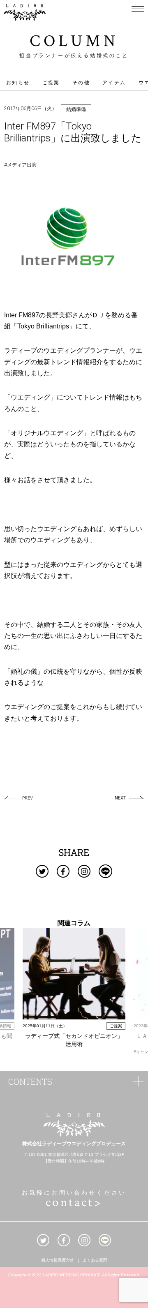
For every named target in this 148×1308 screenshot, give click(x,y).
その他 (81, 83)
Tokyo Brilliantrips (43, 326)
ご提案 (51, 83)
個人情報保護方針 (57, 1261)
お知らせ (18, 83)
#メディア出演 (20, 165)
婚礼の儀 (24, 671)
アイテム (114, 83)
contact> (74, 1202)
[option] (74, 988)
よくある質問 (95, 1261)
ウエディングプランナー (80, 350)
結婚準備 (76, 109)
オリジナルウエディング (47, 433)
